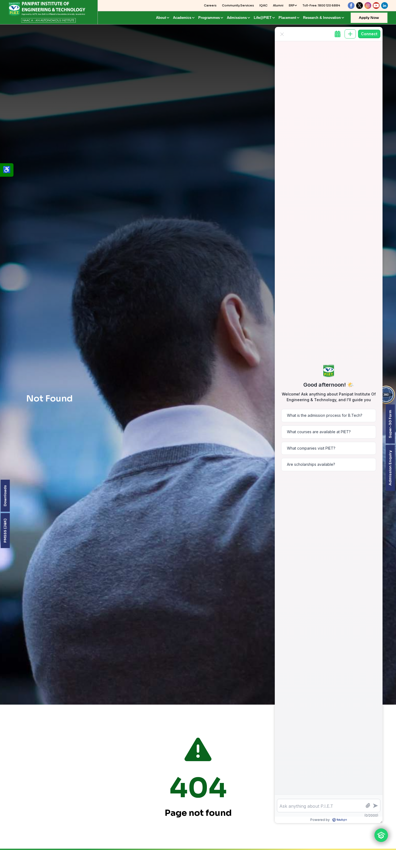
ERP (291, 5)
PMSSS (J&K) (5, 531)
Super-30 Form (390, 424)
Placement (287, 18)
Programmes (209, 18)
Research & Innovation (322, 18)
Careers (210, 5)
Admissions (237, 18)
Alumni (278, 5)
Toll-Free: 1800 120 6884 (321, 5)
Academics (182, 18)
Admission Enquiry (390, 467)
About (161, 18)
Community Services (238, 5)
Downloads (5, 495)
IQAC (263, 5)
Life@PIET (263, 18)
